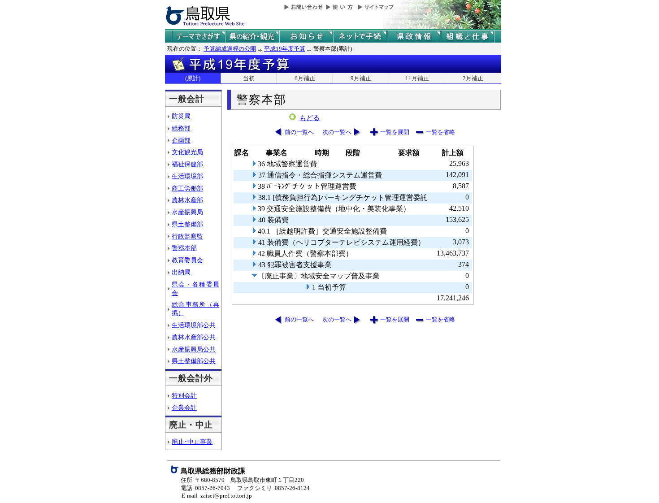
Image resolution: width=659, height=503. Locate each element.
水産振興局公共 (194, 349)
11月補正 (417, 78)
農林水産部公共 (194, 337)
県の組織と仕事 (467, 36)
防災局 (181, 116)
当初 (249, 78)
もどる (309, 117)
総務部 (181, 128)
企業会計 (184, 407)
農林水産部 (187, 200)
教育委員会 (187, 260)
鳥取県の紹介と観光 (252, 36)
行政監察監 (187, 236)
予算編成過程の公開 (230, 48)
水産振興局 (187, 212)
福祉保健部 (187, 164)
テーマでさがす (198, 36)
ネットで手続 (360, 36)
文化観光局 (187, 152)
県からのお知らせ (306, 36)
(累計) (192, 78)
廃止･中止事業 (192, 441)
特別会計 (184, 395)
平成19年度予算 (284, 48)
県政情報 (414, 36)
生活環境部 (187, 176)
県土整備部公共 (194, 360)
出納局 (181, 272)
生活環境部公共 (194, 325)
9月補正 (361, 78)
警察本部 (184, 248)
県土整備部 (187, 224)
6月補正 (305, 78)
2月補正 (473, 78)
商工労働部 (187, 188)
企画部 (181, 140)
